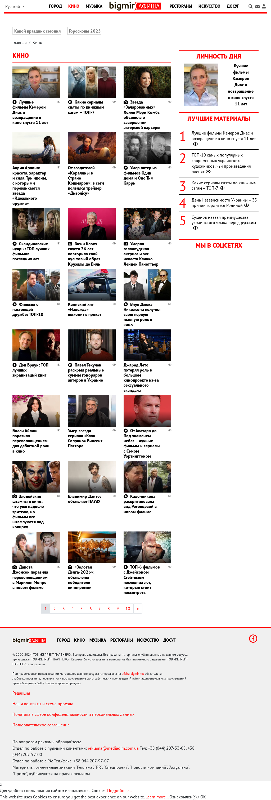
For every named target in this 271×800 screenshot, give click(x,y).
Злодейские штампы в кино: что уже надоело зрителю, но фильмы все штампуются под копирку (28, 511)
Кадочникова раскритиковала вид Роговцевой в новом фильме (140, 504)
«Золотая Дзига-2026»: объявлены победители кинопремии (81, 577)
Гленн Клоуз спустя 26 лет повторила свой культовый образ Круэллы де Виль (84, 254)
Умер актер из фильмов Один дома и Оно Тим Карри (140, 175)
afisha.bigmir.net (133, 674)
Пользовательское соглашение (41, 724)
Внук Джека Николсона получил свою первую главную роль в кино (142, 314)
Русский (13, 6)
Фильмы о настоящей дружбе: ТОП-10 (27, 309)
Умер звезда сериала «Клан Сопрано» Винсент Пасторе (85, 438)
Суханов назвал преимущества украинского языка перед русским (224, 219)
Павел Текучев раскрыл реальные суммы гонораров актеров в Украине (86, 372)
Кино (73, 6)
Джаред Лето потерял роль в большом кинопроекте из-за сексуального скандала (141, 377)
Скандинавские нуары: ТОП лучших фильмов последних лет (30, 251)
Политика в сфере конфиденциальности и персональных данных (73, 714)
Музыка (94, 6)
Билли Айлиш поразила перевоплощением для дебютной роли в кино (30, 441)
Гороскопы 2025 (85, 31)
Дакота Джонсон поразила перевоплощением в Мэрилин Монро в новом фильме (30, 577)
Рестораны (181, 6)
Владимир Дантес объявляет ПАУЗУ (84, 499)
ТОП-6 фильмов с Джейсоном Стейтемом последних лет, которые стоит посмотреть (142, 579)
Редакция (21, 693)
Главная (19, 42)
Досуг (233, 6)
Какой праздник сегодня (37, 31)
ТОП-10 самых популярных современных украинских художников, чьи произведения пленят (221, 163)
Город (55, 6)
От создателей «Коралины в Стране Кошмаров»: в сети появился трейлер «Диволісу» (86, 180)
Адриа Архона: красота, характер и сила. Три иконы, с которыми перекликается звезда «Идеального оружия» (29, 185)
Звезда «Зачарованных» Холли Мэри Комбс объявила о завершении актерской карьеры (142, 114)
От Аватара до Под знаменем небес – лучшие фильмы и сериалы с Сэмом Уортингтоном (142, 443)
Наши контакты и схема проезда (42, 703)
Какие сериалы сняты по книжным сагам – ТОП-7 (86, 107)
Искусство (209, 6)
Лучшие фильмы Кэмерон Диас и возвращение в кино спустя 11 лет (224, 135)
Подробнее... (119, 790)
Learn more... (157, 796)
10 (127, 608)
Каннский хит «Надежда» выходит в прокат (84, 309)
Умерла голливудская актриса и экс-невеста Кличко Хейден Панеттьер (141, 254)
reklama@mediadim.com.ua (113, 748)
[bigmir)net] (123, 6)
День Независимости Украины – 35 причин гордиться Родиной (224, 202)
